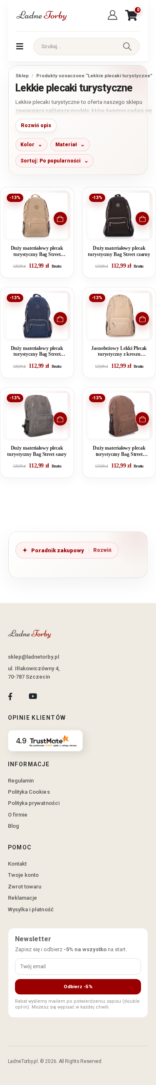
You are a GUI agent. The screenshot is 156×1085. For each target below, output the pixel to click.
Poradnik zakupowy (57, 550)
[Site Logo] (41, 15)
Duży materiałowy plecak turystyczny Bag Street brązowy (119, 451)
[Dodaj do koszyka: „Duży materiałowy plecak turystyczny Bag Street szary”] (60, 419)
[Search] (127, 46)
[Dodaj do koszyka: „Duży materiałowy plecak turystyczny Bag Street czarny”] (142, 219)
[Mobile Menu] (19, 46)
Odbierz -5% (78, 986)
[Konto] (114, 15)
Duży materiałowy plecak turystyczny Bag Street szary (37, 451)
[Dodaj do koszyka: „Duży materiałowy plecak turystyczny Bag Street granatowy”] (60, 319)
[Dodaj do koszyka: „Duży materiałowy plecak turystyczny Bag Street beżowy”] (60, 219)
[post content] (37, 216)
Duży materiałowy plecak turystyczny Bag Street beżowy (37, 252)
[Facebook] (10, 696)
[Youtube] (32, 696)
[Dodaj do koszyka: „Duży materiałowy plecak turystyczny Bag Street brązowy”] (142, 419)
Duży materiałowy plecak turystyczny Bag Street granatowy (37, 352)
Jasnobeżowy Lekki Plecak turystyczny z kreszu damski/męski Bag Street (119, 352)
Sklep (22, 76)
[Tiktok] (55, 696)
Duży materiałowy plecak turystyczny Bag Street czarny (119, 251)
